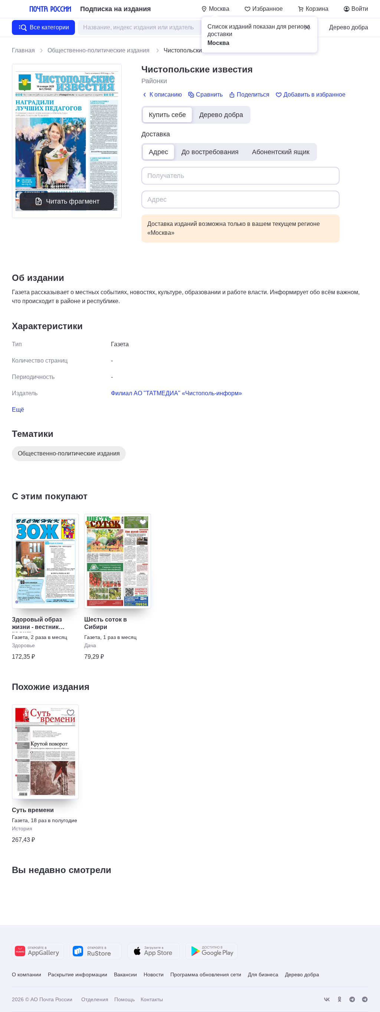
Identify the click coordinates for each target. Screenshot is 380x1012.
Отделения (94, 999)
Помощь (124, 999)
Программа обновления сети (205, 974)
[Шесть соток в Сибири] (117, 561)
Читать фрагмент (72, 201)
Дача (90, 645)
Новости (154, 974)
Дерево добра (348, 27)
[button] (306, 27)
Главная (23, 50)
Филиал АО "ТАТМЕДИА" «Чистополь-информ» (176, 393)
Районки (154, 81)
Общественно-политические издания (99, 50)
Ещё (18, 409)
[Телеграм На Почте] (352, 999)
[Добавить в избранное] (70, 522)
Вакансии (125, 974)
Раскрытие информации (77, 974)
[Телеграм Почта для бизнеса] (364, 999)
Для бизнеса (263, 974)
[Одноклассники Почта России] (339, 999)
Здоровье (23, 645)
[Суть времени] (45, 751)
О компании (26, 974)
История (22, 828)
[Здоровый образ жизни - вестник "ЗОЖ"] (45, 561)
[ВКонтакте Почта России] (327, 999)
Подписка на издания (115, 9)
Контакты (152, 999)
